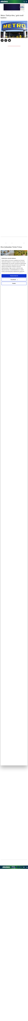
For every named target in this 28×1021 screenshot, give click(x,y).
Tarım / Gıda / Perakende (16, 11)
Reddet (14, 283)
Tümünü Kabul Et (14, 275)
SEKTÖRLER (8, 11)
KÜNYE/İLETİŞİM (13, 1019)
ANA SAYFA (3, 11)
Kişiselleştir (13, 279)
